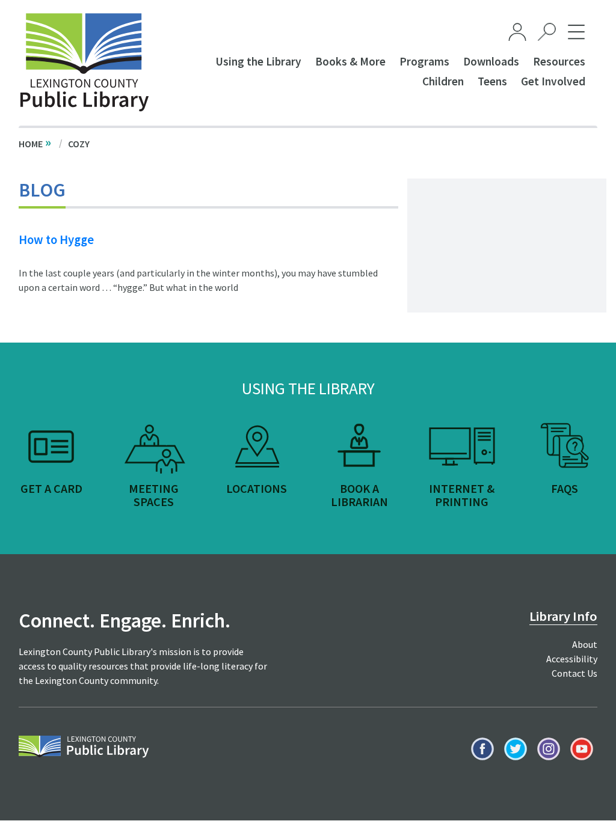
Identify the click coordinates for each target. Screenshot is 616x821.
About (584, 644)
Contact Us (574, 673)
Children (443, 81)
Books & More (350, 61)
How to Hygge (56, 240)
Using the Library (258, 61)
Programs (424, 61)
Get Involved (553, 81)
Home (31, 144)
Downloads (491, 61)
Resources (559, 61)
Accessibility (571, 659)
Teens (492, 81)
